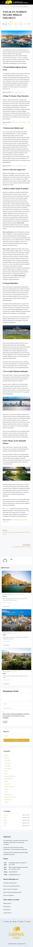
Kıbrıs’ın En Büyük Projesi (17, 92)
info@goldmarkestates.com (15, 874)
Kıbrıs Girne (6, 895)
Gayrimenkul (8, 763)
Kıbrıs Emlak (6, 892)
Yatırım (25, 23)
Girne (6, 771)
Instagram (21, 921)
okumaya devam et (7, 602)
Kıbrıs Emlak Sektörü (10, 776)
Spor (6, 791)
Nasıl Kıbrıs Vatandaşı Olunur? (10, 883)
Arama (16, 740)
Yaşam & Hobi (20, 23)
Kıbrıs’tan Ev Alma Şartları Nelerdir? (11, 886)
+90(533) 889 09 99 (13, 872)
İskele (6, 773)
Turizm (5, 823)
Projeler (6, 789)
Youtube (28, 921)
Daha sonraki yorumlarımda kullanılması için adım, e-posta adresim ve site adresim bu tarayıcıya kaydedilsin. (16, 715)
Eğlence (7, 755)
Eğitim (4, 673)
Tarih (5, 825)
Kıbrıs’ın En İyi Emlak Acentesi (19, 165)
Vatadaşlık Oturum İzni (10, 797)
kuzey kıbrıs (16, 23)
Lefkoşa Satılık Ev (7, 912)
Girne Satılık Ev (7, 906)
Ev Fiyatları (7, 760)
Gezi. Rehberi (8, 768)
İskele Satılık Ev (7, 909)
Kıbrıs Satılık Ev (7, 6)
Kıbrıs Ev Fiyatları (7, 889)
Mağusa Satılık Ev (7, 903)
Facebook (7, 921)
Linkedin (14, 921)
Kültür (4, 635)
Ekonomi (13, 594)
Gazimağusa (8, 765)
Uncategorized (8, 794)
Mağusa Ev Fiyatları (9, 786)
